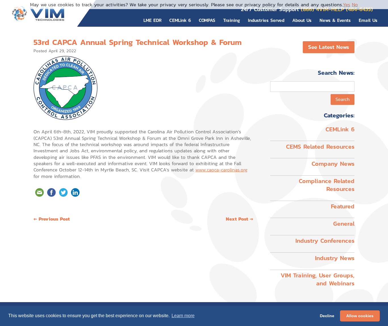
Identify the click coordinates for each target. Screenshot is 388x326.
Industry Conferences (324, 240)
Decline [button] (327, 315)
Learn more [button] (183, 315)
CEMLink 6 (180, 20)
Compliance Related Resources (326, 185)
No (355, 4)
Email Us (368, 20)
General (343, 223)
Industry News (334, 258)
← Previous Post (52, 219)
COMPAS (207, 20)
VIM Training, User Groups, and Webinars (317, 279)
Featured (342, 206)
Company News (333, 163)
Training (231, 20)
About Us (302, 20)
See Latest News (328, 47)
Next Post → (239, 219)
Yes (346, 4)
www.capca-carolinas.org (221, 169)
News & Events (335, 20)
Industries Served (266, 20)
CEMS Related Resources (320, 146)
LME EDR (152, 20)
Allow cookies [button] (360, 315)
